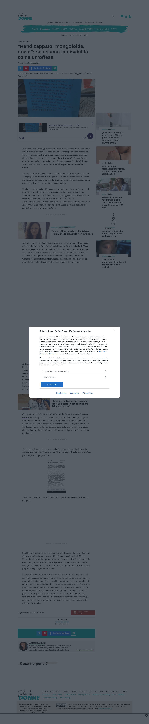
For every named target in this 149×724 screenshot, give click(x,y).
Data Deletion (61, 393)
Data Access (74, 393)
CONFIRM (52, 384)
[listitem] (74, 371)
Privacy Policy (88, 393)
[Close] (115, 331)
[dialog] (74, 362)
